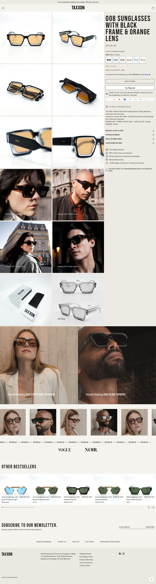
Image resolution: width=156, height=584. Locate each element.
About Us (75, 542)
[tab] (2, 507)
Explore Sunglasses (43, 542)
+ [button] (147, 60)
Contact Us (62, 542)
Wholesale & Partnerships (110, 542)
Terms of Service (86, 563)
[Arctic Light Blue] (136, 60)
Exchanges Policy (86, 557)
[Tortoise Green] (109, 60)
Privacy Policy (85, 565)
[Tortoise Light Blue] (115, 60)
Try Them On (130, 88)
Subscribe (149, 527)
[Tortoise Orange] (122, 60)
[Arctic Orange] (143, 60)
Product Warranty (86, 560)
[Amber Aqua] (129, 60)
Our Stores (90, 542)
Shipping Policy (85, 554)
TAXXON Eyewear (12, 577)
